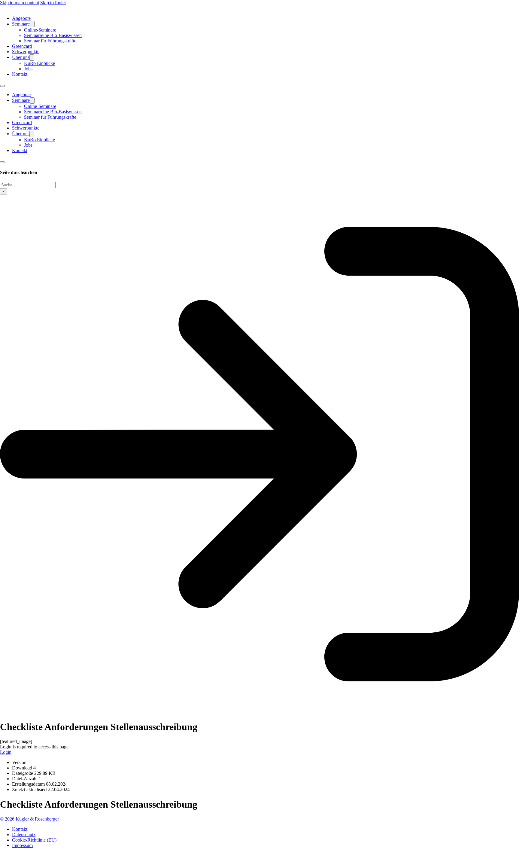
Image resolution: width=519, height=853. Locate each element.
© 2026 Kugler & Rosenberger (29, 818)
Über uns (20, 57)
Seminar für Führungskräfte (50, 40)
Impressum (22, 845)
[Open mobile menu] (2, 86)
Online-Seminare (40, 29)
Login (5, 752)
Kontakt (19, 74)
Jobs (28, 68)
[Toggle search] (2, 162)
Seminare (21, 23)
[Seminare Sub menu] (32, 24)
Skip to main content (19, 2)
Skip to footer (53, 2)
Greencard (22, 46)
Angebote (21, 18)
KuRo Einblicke (39, 63)
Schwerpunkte (25, 51)
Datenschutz (23, 834)
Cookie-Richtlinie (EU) (34, 839)
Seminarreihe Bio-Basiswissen (53, 35)
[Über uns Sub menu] (31, 57)
